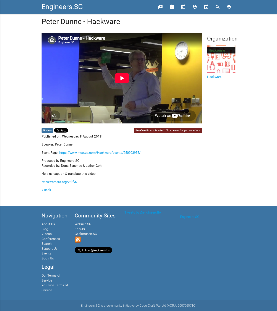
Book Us (48, 258)
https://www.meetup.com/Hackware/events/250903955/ (99, 153)
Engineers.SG (62, 7)
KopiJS (80, 229)
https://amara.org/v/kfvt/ (59, 182)
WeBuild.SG (83, 224)
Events (46, 253)
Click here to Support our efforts (183, 130)
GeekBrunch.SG (86, 234)
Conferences (51, 239)
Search (47, 244)
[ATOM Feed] (78, 241)
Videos (47, 234)
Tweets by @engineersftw (142, 212)
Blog (45, 229)
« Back (46, 190)
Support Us (50, 249)
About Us (48, 224)
